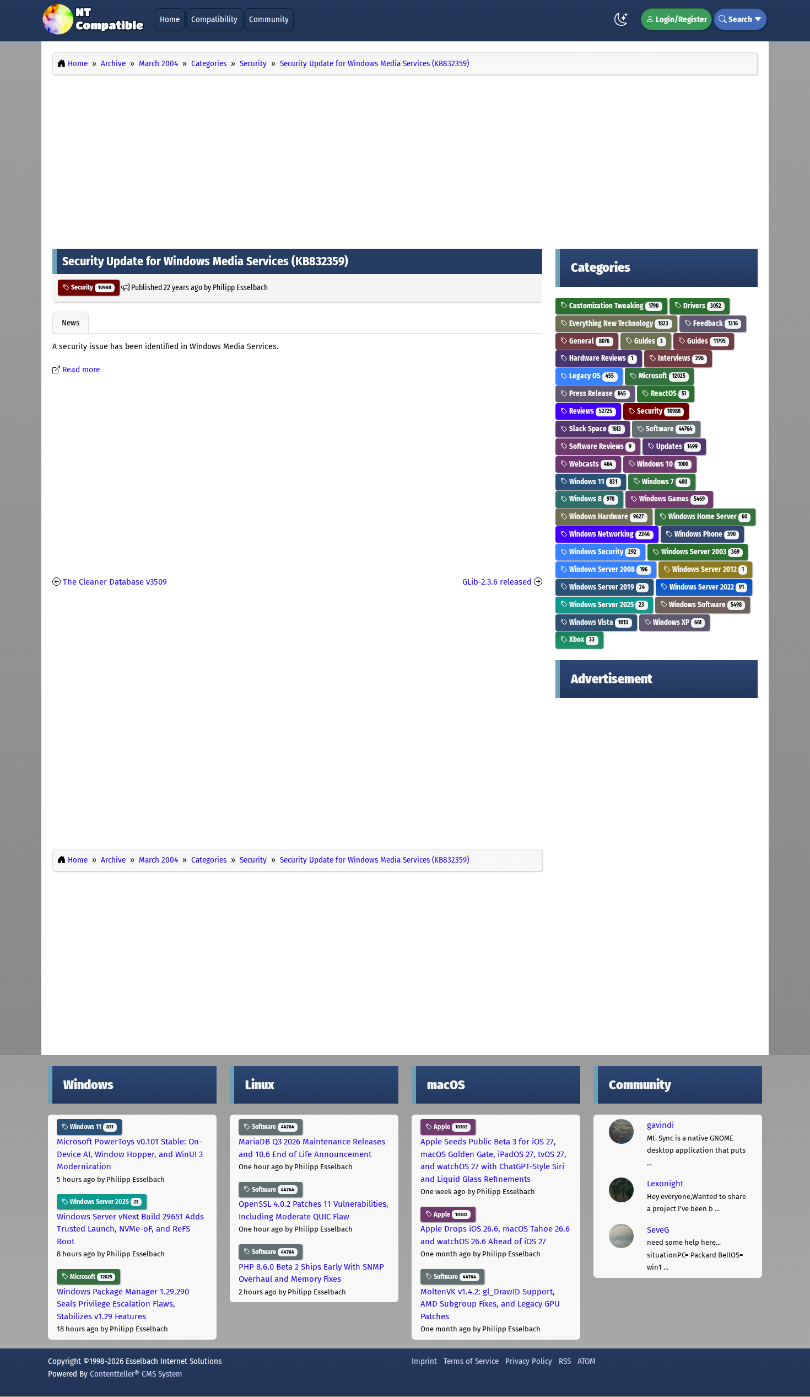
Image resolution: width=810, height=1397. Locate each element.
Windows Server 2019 (606, 587)
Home (170, 19)
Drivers (701, 306)
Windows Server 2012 (707, 569)
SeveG (658, 1230)
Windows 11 (592, 482)
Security (90, 287)
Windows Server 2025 (606, 605)
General (588, 341)
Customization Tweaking (613, 306)
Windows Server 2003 (699, 552)
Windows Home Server (707, 516)
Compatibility (214, 19)
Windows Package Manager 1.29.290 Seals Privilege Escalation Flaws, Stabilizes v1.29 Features (123, 1304)
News (70, 323)
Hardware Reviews (600, 358)
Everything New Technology (618, 323)
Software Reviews (599, 446)
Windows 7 (663, 482)
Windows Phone (704, 534)
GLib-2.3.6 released (497, 582)
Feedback (715, 323)
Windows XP (676, 622)
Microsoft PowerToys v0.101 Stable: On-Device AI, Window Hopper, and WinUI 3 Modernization (130, 1154)
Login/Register (680, 19)
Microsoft (661, 376)
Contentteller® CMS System (136, 1374)
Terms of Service (471, 1361)
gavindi (660, 1125)
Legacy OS (591, 376)
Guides (648, 341)
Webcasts (590, 464)
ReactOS (667, 393)
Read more (81, 369)
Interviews (680, 358)
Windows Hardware (606, 516)
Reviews (590, 411)
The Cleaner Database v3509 (115, 582)
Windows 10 (661, 464)
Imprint (424, 1361)
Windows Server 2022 (706, 587)
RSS (565, 1361)
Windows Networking (609, 534)
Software (668, 429)
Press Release (597, 393)
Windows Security (602, 552)
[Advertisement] (405, 159)
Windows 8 (591, 499)
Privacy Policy (528, 1361)
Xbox (581, 639)
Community (269, 19)
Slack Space (594, 429)
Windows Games (671, 499)
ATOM (586, 1361)
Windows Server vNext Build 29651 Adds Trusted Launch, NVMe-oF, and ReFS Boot (130, 1229)
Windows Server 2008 (607, 569)
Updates (676, 446)
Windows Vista (598, 622)
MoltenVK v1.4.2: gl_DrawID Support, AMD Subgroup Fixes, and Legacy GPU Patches (490, 1304)
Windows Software (704, 605)
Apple (449, 1127)
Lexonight (665, 1184)
